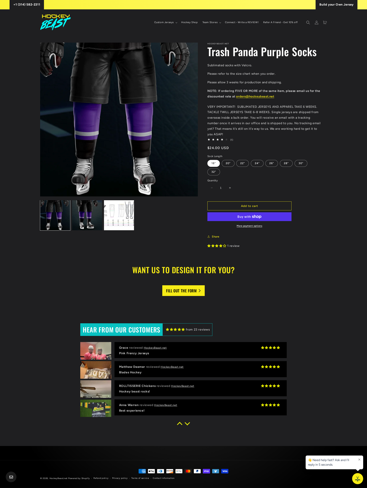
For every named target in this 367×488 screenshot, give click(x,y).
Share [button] (215, 236)
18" (213, 163)
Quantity (212, 180)
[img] (175, 329)
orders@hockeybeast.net (255, 96)
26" (271, 163)
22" (242, 163)
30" (301, 163)
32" (213, 171)
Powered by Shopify (79, 478)
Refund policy (100, 478)
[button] (165, 22)
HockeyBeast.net (59, 478)
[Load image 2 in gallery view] (87, 215)
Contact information (163, 478)
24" (257, 163)
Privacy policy (120, 478)
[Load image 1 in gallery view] (55, 215)
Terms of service (140, 478)
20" (228, 163)
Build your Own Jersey (336, 4)
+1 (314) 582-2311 (26, 4)
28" (286, 163)
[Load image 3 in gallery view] (119, 215)
